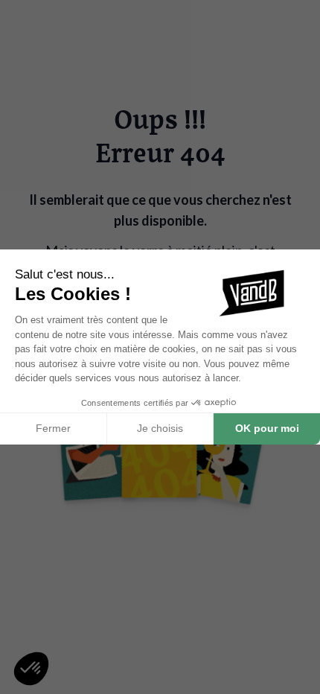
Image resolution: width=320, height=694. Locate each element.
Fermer (53, 428)
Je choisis (160, 428)
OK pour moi (267, 428)
